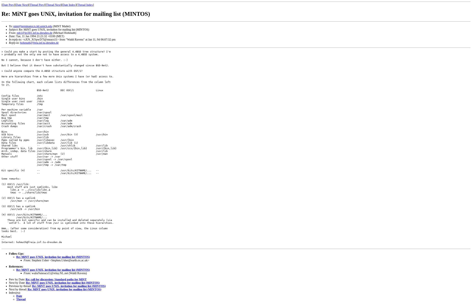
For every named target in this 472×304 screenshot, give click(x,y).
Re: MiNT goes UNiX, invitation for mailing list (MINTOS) (53, 257)
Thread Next (53, 4)
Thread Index (85, 4)
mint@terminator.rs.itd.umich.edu (32, 26)
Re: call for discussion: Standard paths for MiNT (56, 279)
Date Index (69, 4)
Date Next (22, 4)
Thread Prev (37, 4)
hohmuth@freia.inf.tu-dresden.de (39, 42)
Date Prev (8, 4)
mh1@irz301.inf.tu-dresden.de (34, 32)
